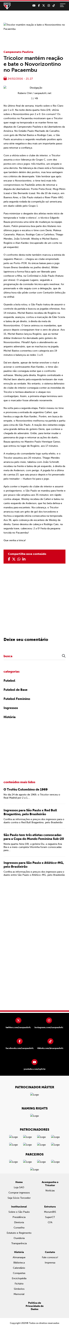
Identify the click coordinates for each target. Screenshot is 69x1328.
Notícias (50, 1190)
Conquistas (19, 1273)
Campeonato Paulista (18, 52)
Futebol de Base (15, 690)
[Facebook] (39, 5)
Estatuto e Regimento (19, 1232)
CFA (50, 1222)
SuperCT (50, 1217)
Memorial (19, 1294)
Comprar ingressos (19, 1192)
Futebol (9, 681)
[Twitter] (43, 5)
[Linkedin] (23, 559)
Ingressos (11, 708)
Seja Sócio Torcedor (19, 1197)
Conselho (19, 1227)
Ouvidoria (19, 1238)
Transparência (19, 1243)
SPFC (7, 6)
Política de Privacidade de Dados (35, 1306)
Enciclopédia (19, 1278)
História (10, 717)
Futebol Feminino (17, 699)
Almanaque (19, 1257)
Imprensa (50, 1262)
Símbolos (19, 1288)
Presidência (19, 1217)
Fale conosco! (50, 1257)
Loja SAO (19, 1187)
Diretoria (19, 1222)
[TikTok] (54, 5)
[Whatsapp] (19, 559)
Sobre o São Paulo (19, 1211)
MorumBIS (50, 1211)
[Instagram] (49, 5)
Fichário (19, 1283)
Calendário (19, 1267)
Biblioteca (19, 1262)
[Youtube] (33, 5)
